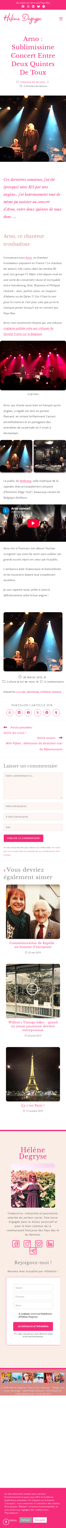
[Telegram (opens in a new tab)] (43, 6)
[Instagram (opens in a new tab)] (28, 6)
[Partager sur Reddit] (46, 712)
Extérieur (45, 692)
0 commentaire (54, 681)
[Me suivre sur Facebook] (16, 1243)
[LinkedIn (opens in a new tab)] (33, 6)
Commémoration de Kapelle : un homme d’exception (33, 945)
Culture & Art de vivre (32, 82)
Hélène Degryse (17, 1387)
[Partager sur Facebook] (28, 712)
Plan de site (43, 1394)
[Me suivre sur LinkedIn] (50, 1243)
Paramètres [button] (10, 1519)
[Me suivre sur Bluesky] (38, 1243)
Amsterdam (33, 692)
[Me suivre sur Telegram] (33, 1250)
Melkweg (25, 481)
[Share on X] (37, 712)
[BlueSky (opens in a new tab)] (39, 6)
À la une (21, 692)
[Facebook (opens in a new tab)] (23, 6)
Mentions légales (33, 1390)
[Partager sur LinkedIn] (19, 712)
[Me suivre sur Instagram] (27, 1243)
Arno (29, 257)
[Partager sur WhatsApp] (9, 712)
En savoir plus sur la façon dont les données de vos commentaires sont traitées (32, 851)
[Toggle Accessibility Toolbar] (6, 1521)
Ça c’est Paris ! (33, 1105)
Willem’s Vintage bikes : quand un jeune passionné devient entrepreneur (33, 1026)
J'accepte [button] (40, 1519)
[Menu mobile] (61, 18)
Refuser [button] (25, 1519)
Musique (56, 692)
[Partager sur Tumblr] (56, 712)
